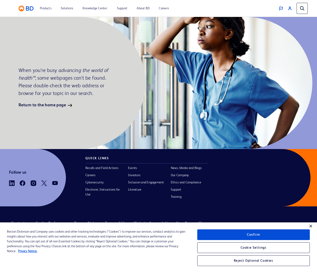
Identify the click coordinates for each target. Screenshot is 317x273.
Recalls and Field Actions (101, 168)
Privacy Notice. (27, 251)
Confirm (253, 234)
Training (176, 196)
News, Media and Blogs (186, 168)
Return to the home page (42, 105)
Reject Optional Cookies (253, 260)
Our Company (180, 175)
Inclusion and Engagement (146, 182)
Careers (90, 175)
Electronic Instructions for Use (102, 192)
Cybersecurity (94, 182)
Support (176, 189)
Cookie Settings (253, 247)
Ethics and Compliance (186, 182)
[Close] (310, 226)
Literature (134, 189)
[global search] (302, 8)
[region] (158, 247)
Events (132, 168)
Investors (134, 175)
